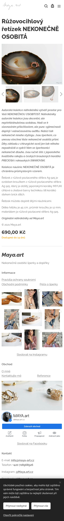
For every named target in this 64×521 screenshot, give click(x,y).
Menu (59, 6)
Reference (44, 375)
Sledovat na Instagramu (32, 354)
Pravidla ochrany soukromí (19, 279)
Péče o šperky (49, 284)
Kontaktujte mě (11, 375)
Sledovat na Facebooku (32, 443)
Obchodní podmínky (15, 284)
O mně (6, 371)
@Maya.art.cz (24, 471)
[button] (46, 6)
